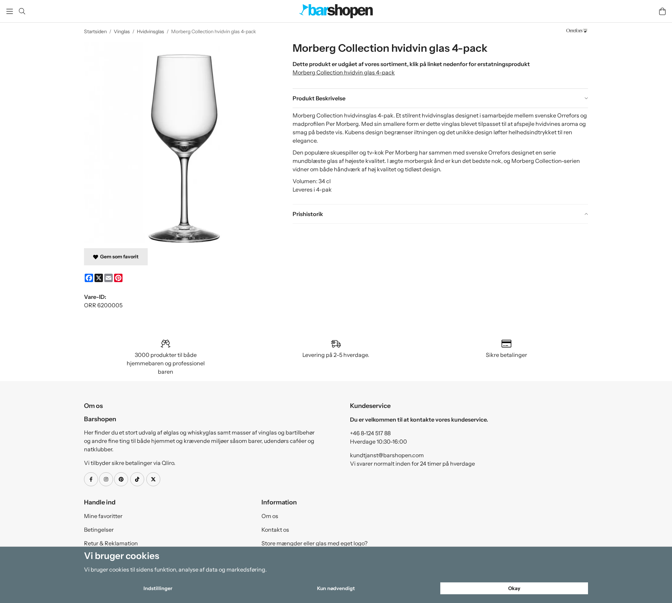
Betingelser (99, 529)
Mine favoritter (103, 515)
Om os (269, 515)
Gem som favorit (118, 256)
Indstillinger (158, 588)
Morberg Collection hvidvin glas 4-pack (344, 72)
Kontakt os (275, 529)
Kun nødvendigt (336, 588)
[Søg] (22, 11)
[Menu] (10, 11)
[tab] (440, 98)
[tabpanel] (440, 156)
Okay (514, 588)
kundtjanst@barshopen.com (387, 455)
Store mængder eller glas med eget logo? (314, 543)
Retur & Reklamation (111, 543)
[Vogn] (662, 11)
